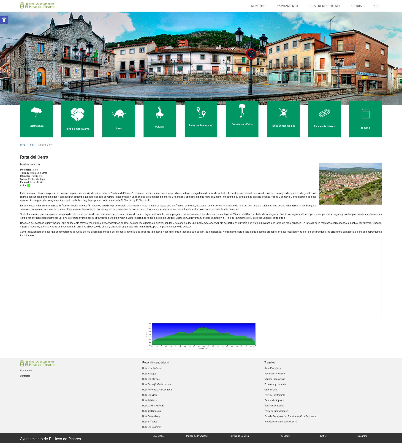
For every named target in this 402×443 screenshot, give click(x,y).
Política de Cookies (239, 435)
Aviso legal (158, 435)
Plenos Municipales (274, 400)
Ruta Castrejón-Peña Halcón (156, 384)
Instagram (362, 435)
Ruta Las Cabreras (151, 426)
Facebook (285, 435)
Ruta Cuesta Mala (151, 416)
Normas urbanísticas (274, 378)
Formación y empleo (274, 373)
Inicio (22, 144)
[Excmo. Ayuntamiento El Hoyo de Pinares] (37, 5)
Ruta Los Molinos (151, 378)
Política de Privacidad (197, 435)
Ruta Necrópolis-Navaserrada (157, 389)
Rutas (32, 144)
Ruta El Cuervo (149, 421)
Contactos (25, 375)
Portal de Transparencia (276, 410)
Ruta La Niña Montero (153, 405)
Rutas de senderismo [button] (324, 6)
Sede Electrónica (272, 368)
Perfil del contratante (274, 394)
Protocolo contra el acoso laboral (280, 421)
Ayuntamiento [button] (287, 6)
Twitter (323, 435)
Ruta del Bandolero (151, 410)
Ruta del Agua (149, 373)
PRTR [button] (376, 6)
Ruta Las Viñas (149, 394)
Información (26, 370)
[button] (4, 20)
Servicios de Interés (274, 405)
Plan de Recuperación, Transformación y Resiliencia (290, 416)
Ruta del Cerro (149, 400)
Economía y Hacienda (275, 384)
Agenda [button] (356, 6)
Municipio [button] (258, 6)
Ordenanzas (270, 389)
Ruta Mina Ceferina (152, 368)
